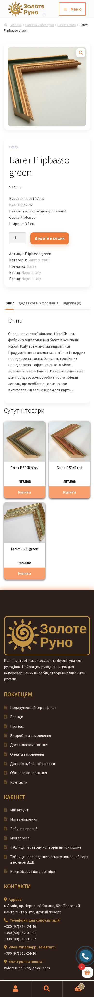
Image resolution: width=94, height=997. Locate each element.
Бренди (16, 716)
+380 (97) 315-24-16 (20, 926)
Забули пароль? (23, 828)
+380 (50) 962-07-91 (20, 932)
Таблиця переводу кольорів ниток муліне (45, 847)
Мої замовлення (23, 819)
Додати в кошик (50, 238)
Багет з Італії (66, 25)
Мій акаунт (19, 810)
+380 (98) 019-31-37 (20, 939)
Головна (16, 25)
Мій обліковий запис (15, 989)
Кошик (72, 984)
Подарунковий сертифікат (33, 707)
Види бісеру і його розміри (32, 871)
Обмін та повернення (28, 772)
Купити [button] (24, 492)
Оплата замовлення (27, 754)
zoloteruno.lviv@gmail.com (27, 967)
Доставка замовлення (29, 744)
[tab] (9, 303)
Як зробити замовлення (30, 735)
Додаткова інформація (38, 303)
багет (32, 266)
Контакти (18, 782)
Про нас (17, 726)
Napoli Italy (31, 272)
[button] (80, 52)
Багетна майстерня (39, 25)
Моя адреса (19, 838)
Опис (9, 303)
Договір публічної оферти (32, 763)
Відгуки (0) (72, 303)
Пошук (47, 989)
